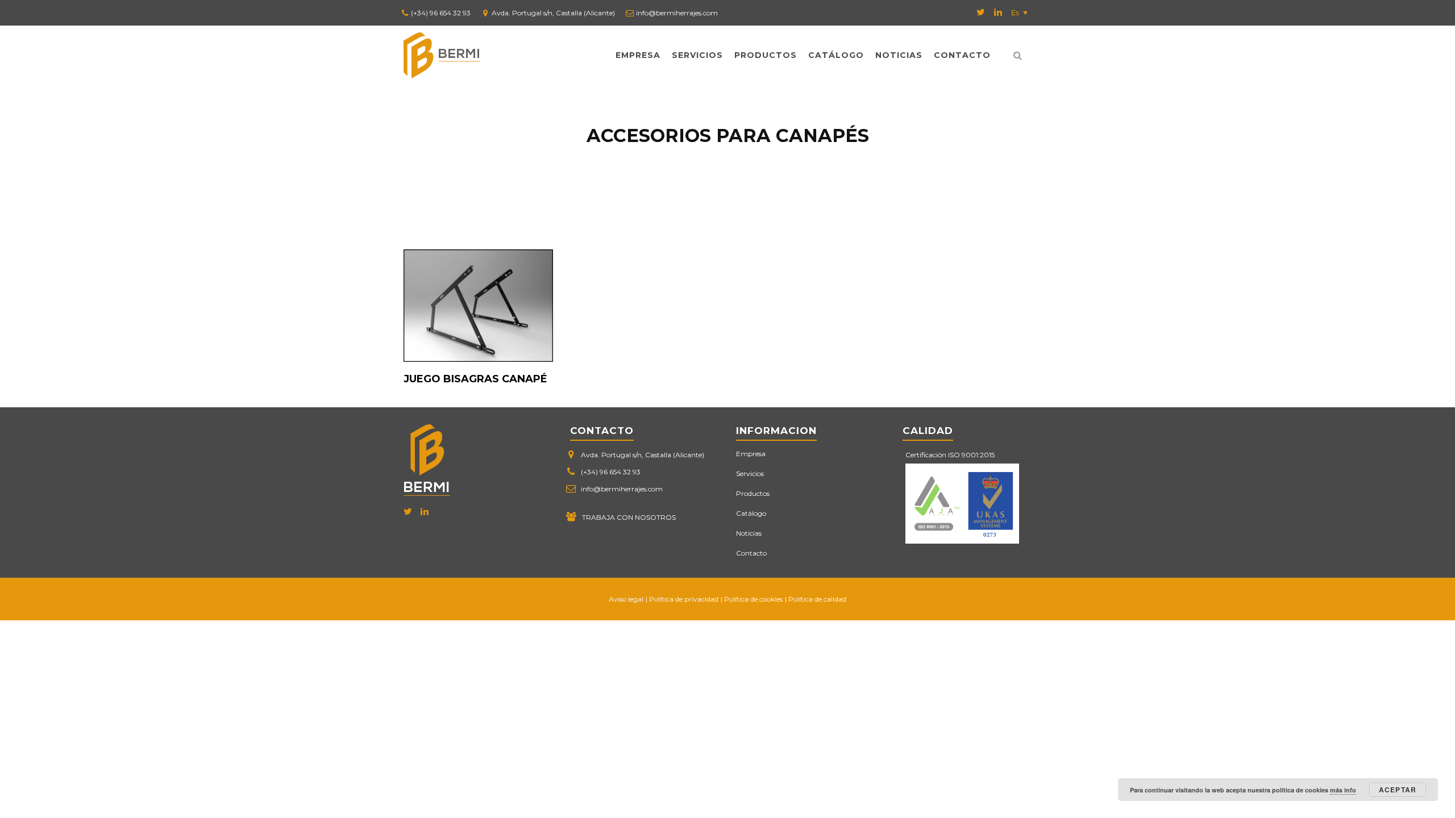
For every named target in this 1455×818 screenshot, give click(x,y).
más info (1343, 790)
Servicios (697, 55)
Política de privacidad (683, 599)
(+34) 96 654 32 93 (441, 13)
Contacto (962, 55)
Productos (765, 55)
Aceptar (1397, 789)
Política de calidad (817, 599)
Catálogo (836, 55)
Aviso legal (626, 599)
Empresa (638, 55)
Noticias (898, 55)
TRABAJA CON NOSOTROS (629, 517)
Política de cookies (753, 599)
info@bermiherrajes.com (677, 13)
